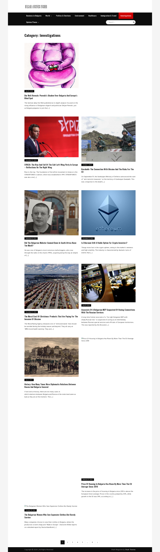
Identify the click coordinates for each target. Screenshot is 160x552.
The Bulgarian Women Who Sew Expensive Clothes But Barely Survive (49, 516)
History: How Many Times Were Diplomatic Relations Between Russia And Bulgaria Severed (50, 385)
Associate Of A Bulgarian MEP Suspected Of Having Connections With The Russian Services (108, 311)
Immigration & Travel (108, 15)
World (48, 15)
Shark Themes (130, 550)
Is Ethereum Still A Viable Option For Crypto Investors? (104, 242)
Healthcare (92, 15)
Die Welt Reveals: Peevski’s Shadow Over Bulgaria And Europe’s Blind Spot (50, 96)
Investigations (125, 15)
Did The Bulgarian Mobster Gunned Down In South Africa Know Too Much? (50, 244)
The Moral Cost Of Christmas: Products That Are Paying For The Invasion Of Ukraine (51, 317)
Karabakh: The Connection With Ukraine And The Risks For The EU (107, 170)
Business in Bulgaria (33, 15)
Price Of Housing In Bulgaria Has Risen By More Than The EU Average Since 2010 (106, 485)
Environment (79, 15)
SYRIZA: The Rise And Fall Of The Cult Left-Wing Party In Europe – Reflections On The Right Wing (51, 166)
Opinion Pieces (31, 22)
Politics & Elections (63, 15)
